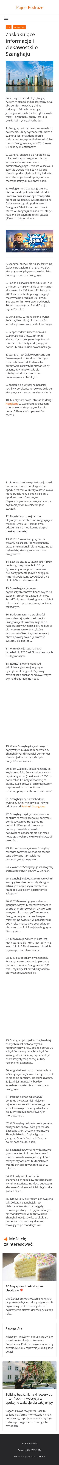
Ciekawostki (19, 27)
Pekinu (25, 806)
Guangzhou (38, 806)
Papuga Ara (14, 1328)
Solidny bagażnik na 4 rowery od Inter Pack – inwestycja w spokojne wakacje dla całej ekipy (29, 1398)
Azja (8, 27)
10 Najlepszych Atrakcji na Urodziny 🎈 (25, 1288)
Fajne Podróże (29, 7)
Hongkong (12, 403)
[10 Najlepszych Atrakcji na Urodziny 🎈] (29, 1255)
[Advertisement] (29, 450)
